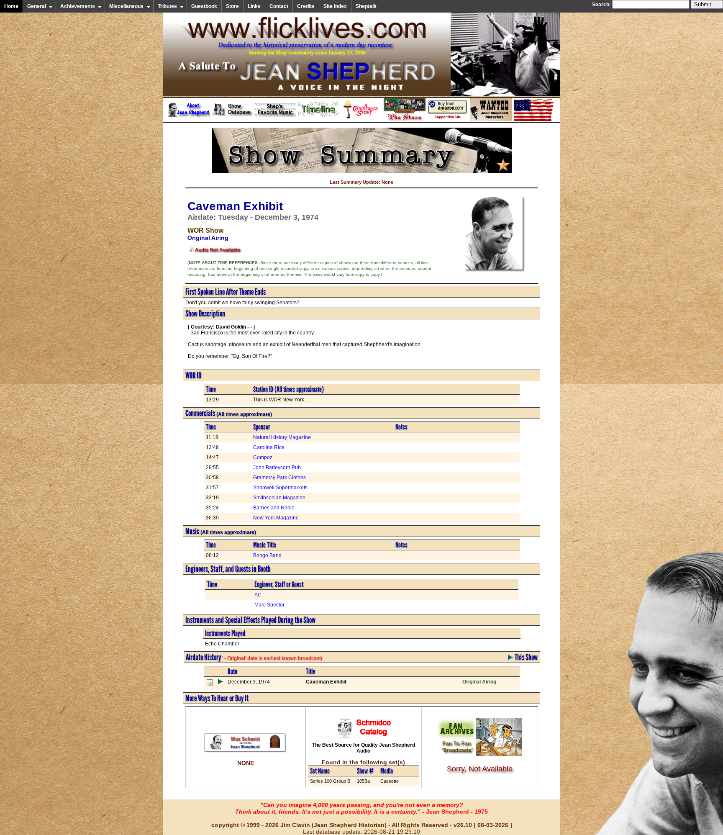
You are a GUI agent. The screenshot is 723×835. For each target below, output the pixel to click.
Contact (278, 6)
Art (257, 595)
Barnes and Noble (274, 508)
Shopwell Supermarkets (280, 488)
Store (232, 6)
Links (254, 6)
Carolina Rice (269, 447)
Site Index (335, 6)
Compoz (262, 457)
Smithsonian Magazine (279, 498)
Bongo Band (267, 555)
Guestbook (204, 6)
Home (11, 6)
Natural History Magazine (282, 437)
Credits (306, 6)
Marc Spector (269, 605)
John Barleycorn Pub (277, 467)
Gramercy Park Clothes (279, 477)
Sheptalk (366, 6)
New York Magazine (276, 518)
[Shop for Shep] (405, 119)
